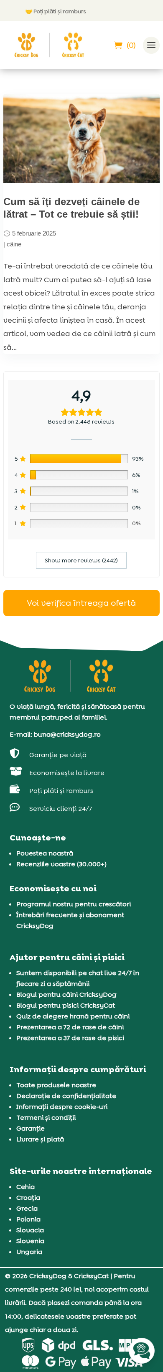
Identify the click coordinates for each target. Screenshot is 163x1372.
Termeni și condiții (46, 1117)
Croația (28, 1197)
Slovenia (30, 1241)
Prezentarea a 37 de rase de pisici (70, 1037)
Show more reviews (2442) (81, 560)
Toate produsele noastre (56, 1085)
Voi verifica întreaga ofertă (81, 602)
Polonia (28, 1219)
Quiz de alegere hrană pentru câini (73, 1016)
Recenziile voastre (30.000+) (61, 864)
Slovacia (30, 1230)
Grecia (27, 1208)
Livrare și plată (40, 1139)
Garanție (30, 1128)
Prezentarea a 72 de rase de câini (70, 1027)
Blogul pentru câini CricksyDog (66, 994)
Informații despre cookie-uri (61, 1106)
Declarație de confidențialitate (66, 1095)
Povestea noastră (44, 853)
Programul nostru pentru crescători (73, 904)
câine (14, 244)
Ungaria (29, 1251)
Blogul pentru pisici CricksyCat (65, 1005)
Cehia (25, 1186)
